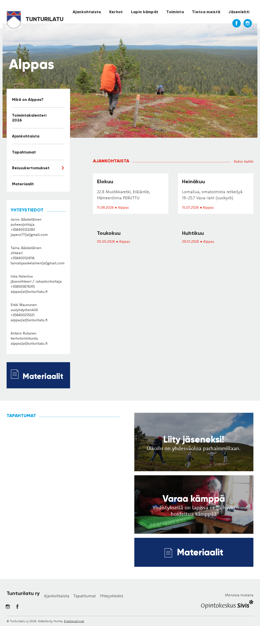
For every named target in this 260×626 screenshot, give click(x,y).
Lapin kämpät (144, 11)
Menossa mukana (239, 595)
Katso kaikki (243, 161)
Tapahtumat (24, 152)
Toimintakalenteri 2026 (29, 118)
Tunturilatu (43, 19)
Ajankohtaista (87, 11)
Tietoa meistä (206, 11)
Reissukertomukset (31, 167)
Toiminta (175, 11)
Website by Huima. (50, 621)
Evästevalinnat (74, 621)
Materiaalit (23, 183)
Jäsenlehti (238, 11)
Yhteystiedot (111, 595)
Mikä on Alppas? (27, 99)
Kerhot (116, 11)
